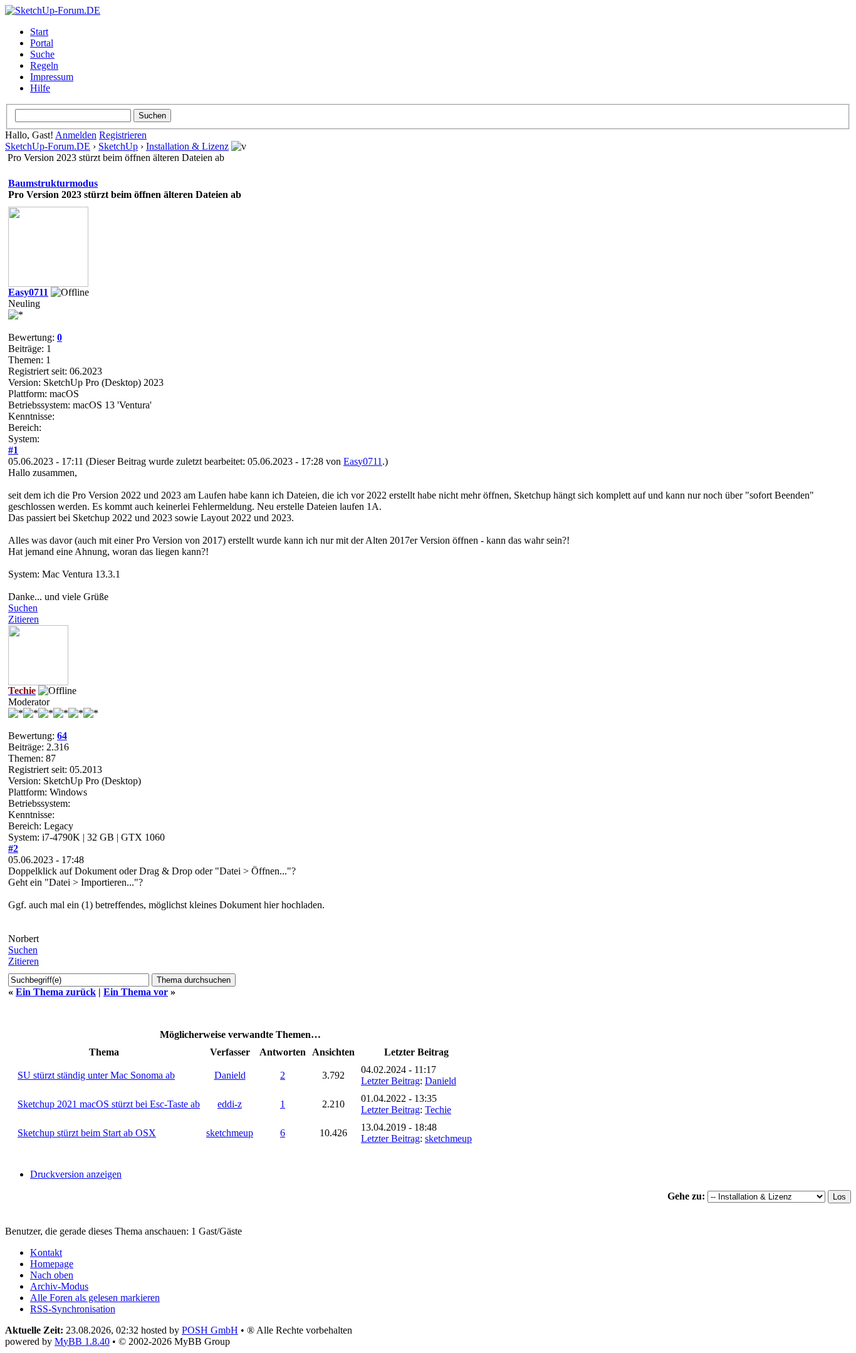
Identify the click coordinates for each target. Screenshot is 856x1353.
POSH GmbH (210, 1330)
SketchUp (118, 146)
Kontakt (46, 1252)
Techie (438, 1109)
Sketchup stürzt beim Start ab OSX (87, 1133)
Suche (42, 54)
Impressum (51, 76)
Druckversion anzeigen (76, 1174)
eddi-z (229, 1104)
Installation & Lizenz (187, 146)
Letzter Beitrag (390, 1081)
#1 (13, 450)
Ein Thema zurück (56, 992)
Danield (230, 1075)
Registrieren (123, 135)
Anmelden (76, 135)
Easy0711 (28, 292)
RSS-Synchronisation (72, 1309)
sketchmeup (229, 1133)
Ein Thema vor (135, 992)
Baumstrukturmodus (53, 183)
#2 (13, 848)
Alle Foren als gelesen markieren (95, 1297)
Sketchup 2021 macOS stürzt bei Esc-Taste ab (109, 1104)
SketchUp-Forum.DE (47, 146)
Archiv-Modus (59, 1286)
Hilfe (40, 88)
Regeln (44, 65)
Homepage (51, 1263)
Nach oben (51, 1275)
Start (39, 31)
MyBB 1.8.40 (82, 1341)
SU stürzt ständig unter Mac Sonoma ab (96, 1075)
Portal (41, 43)
